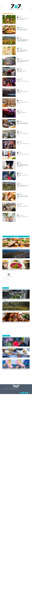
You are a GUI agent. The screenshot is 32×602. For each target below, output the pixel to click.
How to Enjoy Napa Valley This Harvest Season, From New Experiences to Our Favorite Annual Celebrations (23, 40)
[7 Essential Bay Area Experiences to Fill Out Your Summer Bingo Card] (9, 186)
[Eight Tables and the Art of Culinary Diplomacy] (16, 471)
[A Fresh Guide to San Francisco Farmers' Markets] (9, 71)
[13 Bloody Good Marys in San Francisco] (9, 154)
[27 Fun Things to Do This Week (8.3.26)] (9, 207)
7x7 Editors (20, 100)
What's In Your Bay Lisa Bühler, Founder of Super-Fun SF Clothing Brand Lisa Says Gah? (22, 51)
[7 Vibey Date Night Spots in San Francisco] (9, 113)
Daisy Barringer (21, 27)
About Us (4, 595)
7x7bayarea (6, 488)
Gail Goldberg (20, 48)
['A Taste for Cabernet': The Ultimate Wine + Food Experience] (9, 19)
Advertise (7, 595)
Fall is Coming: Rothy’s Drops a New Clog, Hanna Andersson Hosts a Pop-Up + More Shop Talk (22, 165)
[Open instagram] (25, 599)
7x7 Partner (20, 173)
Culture (21, 9)
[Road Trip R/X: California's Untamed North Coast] (9, 92)
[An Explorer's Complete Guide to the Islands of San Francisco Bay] (16, 460)
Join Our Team (10, 595)
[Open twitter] (23, 599)
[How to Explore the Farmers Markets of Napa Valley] (9, 175)
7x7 (3, 488)
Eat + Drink (17, 9)
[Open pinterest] (27, 599)
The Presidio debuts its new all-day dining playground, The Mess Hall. (12, 454)
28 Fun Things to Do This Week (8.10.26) (23, 143)
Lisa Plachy (20, 79)
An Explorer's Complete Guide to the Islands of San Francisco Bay (12, 465)
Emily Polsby (20, 121)
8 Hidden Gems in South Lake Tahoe (22, 216)
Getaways (18, 130)
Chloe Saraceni (21, 69)
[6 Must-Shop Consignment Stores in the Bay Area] (9, 102)
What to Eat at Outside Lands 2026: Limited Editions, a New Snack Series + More (23, 196)
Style (17, 99)
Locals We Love (19, 47)
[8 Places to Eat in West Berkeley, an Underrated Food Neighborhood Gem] (9, 123)
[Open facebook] (21, 599)
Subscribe (14, 595)
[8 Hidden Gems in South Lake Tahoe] (9, 217)
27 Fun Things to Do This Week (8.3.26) (23, 206)
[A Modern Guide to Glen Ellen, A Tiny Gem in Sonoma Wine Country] (16, 512)
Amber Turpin (20, 131)
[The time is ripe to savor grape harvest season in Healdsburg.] (16, 559)
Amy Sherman (20, 194)
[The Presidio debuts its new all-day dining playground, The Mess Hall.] (9, 29)
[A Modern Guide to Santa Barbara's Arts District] (9, 134)
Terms (17, 595)
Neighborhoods (11, 9)
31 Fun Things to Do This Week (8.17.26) (23, 81)
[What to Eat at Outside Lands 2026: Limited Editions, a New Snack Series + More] (9, 196)
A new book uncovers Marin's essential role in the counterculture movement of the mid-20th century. (23, 61)
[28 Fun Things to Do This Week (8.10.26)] (9, 144)
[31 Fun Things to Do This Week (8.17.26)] (9, 81)
